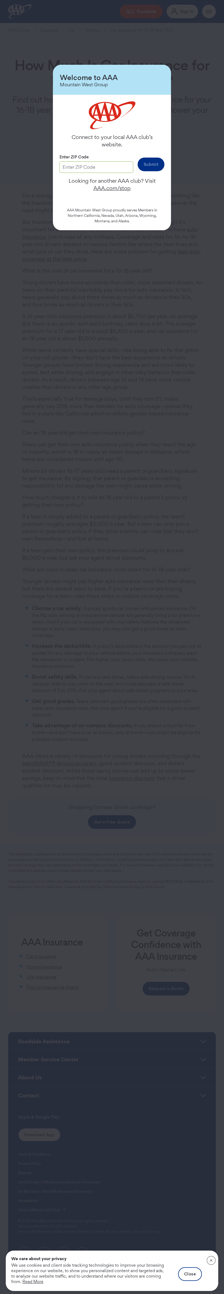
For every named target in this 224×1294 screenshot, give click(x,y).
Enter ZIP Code (74, 156)
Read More (32, 1281)
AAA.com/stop (112, 188)
